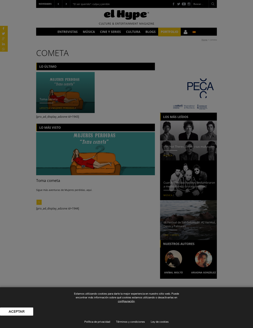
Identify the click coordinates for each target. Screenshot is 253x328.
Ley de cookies (160, 322)
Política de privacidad (97, 322)
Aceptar (17, 311)
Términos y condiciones (130, 322)
